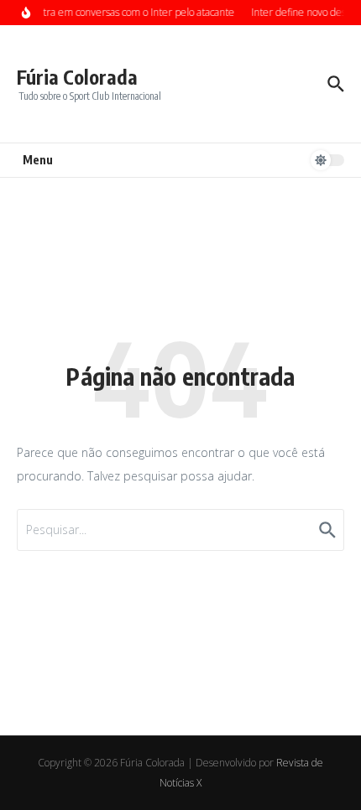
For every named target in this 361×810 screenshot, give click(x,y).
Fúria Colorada (77, 77)
